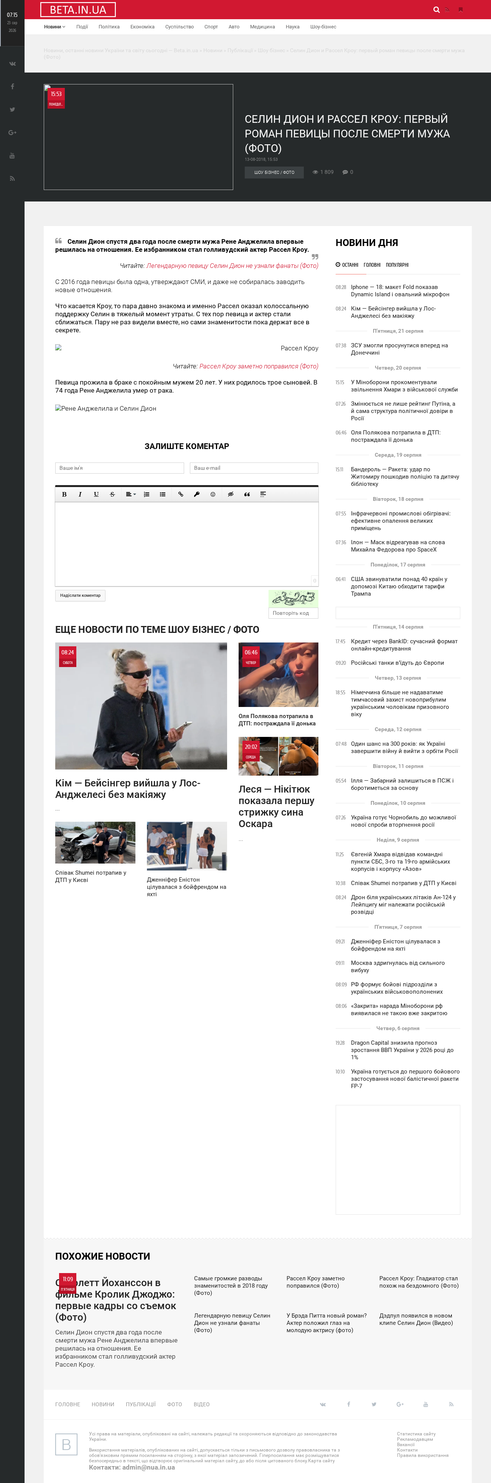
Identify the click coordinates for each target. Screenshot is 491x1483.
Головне (67, 1404)
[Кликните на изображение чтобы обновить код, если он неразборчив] (293, 599)
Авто (234, 27)
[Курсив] (80, 494)
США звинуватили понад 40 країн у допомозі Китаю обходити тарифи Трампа (399, 586)
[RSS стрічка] (447, 9)
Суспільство (179, 27)
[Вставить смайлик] (213, 494)
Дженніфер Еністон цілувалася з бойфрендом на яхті (395, 945)
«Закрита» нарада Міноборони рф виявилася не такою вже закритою (399, 1009)
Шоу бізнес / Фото (274, 172)
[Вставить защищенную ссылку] (196, 494)
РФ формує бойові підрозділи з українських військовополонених (397, 988)
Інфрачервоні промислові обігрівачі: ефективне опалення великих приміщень (401, 521)
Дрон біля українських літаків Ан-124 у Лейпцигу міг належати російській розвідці (403, 904)
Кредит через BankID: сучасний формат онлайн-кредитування (404, 645)
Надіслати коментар (80, 595)
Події (82, 27)
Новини (53, 27)
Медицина (262, 27)
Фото (174, 1404)
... (128, 730)
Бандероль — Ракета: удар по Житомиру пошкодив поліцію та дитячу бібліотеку (405, 476)
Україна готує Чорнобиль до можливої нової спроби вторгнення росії (403, 821)
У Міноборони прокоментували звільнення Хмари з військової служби (404, 386)
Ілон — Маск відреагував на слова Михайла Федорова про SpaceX (398, 546)
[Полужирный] (64, 494)
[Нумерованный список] (146, 494)
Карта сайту (321, 1460)
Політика (109, 27)
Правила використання (423, 1455)
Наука (293, 27)
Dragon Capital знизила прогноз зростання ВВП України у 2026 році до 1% (402, 1050)
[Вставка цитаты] (247, 494)
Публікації (141, 1404)
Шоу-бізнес (323, 27)
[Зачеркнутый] (112, 494)
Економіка (142, 27)
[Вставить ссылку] (180, 494)
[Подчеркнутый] (96, 494)
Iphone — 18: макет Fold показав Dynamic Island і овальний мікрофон (400, 291)
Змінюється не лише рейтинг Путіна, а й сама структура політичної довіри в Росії (403, 411)
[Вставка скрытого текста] (231, 494)
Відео (202, 1404)
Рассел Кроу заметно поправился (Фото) (258, 366)
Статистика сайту (416, 1434)
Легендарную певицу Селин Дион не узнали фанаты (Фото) (232, 265)
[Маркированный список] (162, 494)
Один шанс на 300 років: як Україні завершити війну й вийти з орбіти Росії (404, 747)
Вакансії (406, 1444)
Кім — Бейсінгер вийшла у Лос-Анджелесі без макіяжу (393, 312)
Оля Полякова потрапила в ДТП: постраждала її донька (396, 436)
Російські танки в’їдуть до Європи (397, 662)
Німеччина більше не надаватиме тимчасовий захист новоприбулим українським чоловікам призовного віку (400, 703)
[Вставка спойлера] (263, 494)
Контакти (407, 1450)
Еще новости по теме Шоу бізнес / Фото (157, 629)
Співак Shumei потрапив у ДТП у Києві (403, 883)
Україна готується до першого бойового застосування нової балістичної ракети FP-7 (405, 1079)
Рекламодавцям (415, 1439)
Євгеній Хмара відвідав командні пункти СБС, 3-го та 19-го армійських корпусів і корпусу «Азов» (400, 861)
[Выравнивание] (130, 494)
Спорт (211, 27)
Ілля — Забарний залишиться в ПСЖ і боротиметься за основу (402, 784)
